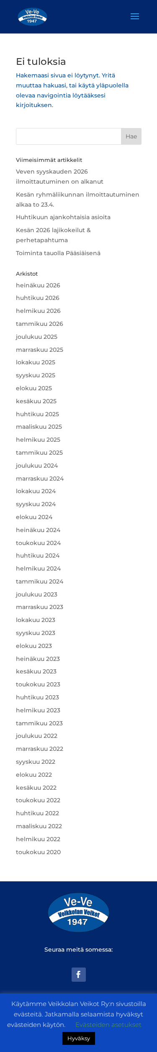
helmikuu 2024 (38, 568)
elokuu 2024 (34, 517)
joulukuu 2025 (36, 336)
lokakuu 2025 (35, 362)
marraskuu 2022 (39, 749)
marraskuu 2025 (39, 349)
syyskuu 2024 (36, 504)
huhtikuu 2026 (37, 298)
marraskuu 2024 (40, 478)
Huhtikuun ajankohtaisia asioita (63, 217)
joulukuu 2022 (36, 736)
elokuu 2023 (34, 646)
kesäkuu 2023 (36, 671)
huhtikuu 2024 (37, 555)
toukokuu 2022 (38, 800)
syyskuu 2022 (35, 761)
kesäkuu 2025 (36, 401)
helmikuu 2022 (38, 839)
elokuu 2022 (34, 774)
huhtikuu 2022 (37, 813)
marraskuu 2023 (39, 607)
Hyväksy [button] (78, 1038)
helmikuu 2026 (38, 311)
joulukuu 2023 (36, 594)
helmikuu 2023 (38, 710)
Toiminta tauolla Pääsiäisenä (58, 253)
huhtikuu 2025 (37, 414)
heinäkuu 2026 (38, 285)
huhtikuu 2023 (37, 697)
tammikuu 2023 (39, 723)
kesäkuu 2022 (36, 787)
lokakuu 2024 (36, 491)
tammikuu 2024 (39, 581)
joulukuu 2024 (37, 465)
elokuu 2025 (34, 388)
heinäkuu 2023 (38, 659)
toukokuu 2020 (38, 852)
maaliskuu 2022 (39, 826)
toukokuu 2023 (38, 684)
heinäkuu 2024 (38, 530)
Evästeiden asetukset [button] (108, 1025)
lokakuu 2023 (35, 620)
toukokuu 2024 (38, 543)
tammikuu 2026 (39, 324)
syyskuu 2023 (35, 633)
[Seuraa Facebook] (79, 975)
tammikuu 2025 (39, 452)
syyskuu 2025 (35, 375)
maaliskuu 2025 (39, 426)
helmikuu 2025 (38, 439)
